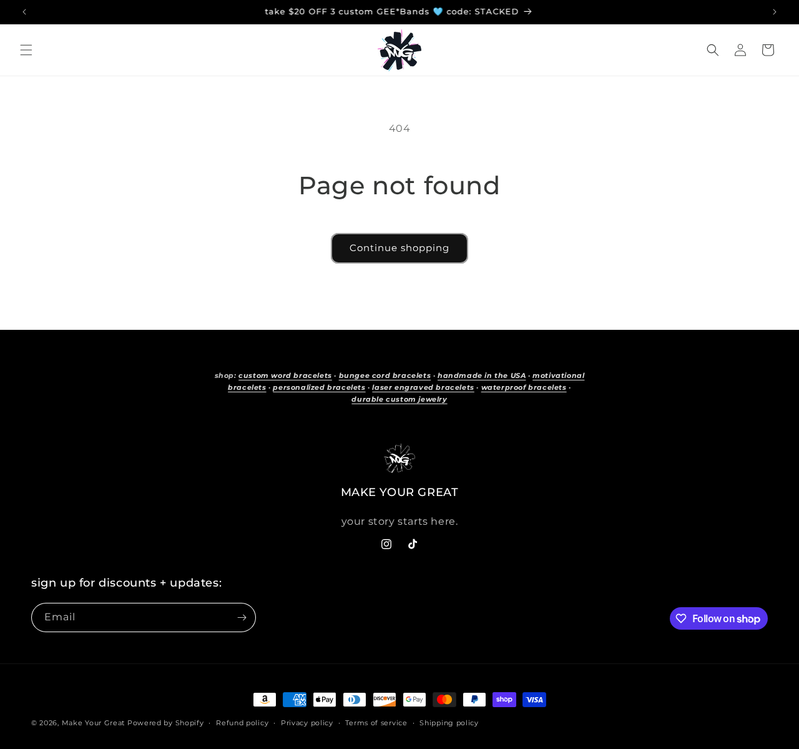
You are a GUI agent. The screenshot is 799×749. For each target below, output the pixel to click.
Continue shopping (399, 248)
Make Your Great (93, 722)
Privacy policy (307, 722)
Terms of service (376, 722)
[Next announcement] (774, 12)
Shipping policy (449, 722)
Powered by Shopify (165, 722)
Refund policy (242, 722)
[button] (26, 50)
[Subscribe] (241, 617)
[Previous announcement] (24, 12)
